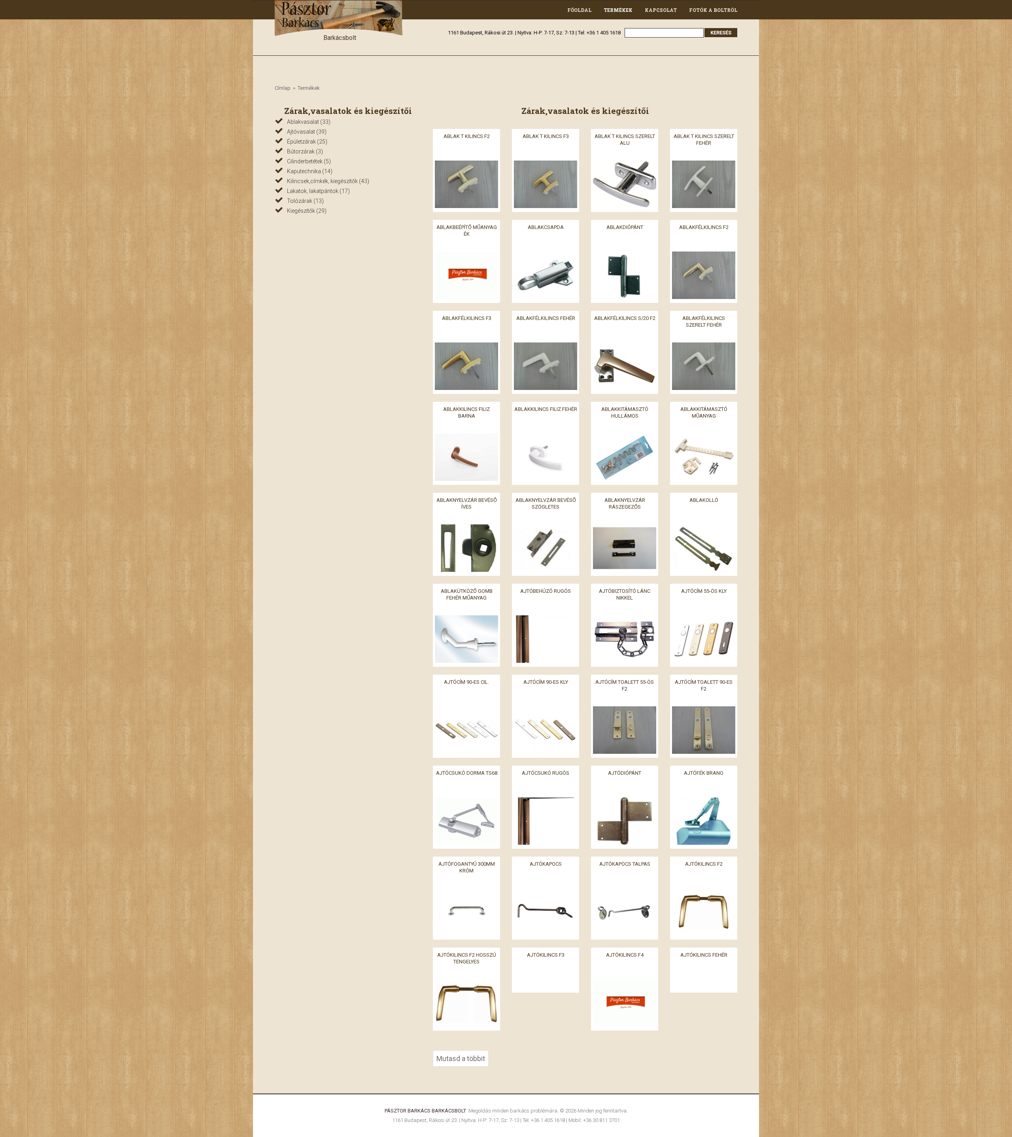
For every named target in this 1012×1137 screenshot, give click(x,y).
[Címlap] (339, 5)
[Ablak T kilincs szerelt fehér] (703, 165)
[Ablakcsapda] (545, 256)
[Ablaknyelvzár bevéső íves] (466, 529)
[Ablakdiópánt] (624, 256)
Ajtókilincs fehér (703, 955)
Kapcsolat (661, 10)
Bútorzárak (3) (305, 151)
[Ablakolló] (703, 529)
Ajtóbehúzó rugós (545, 591)
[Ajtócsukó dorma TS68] (466, 802)
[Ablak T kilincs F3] (545, 165)
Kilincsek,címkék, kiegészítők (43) (328, 181)
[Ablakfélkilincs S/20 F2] (624, 347)
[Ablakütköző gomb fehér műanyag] (466, 620)
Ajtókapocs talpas (624, 864)
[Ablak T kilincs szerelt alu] (624, 165)
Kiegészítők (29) (307, 211)
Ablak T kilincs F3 (546, 136)
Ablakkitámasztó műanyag (703, 412)
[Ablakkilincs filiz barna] (466, 438)
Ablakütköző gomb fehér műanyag (467, 594)
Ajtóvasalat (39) (307, 132)
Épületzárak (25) (307, 141)
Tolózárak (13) (305, 201)
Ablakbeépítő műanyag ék (466, 230)
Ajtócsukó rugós (545, 773)
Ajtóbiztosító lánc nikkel (624, 594)
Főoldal (579, 10)
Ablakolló (703, 500)
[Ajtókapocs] (545, 893)
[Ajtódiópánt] (624, 802)
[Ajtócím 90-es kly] (545, 711)
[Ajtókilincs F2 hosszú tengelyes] (466, 984)
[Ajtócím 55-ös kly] (703, 620)
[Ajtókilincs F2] (703, 893)
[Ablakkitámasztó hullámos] (624, 438)
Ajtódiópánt (624, 773)
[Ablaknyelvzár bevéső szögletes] (545, 529)
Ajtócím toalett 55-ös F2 (624, 685)
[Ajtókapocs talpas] (624, 893)
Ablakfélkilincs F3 (466, 318)
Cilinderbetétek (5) (309, 161)
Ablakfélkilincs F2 (704, 227)
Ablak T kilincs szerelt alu (625, 139)
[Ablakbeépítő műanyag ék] (466, 256)
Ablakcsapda (546, 227)
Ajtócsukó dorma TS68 (466, 773)
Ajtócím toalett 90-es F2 (704, 685)
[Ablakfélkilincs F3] (466, 347)
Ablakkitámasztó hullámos (624, 412)
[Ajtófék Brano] (703, 802)
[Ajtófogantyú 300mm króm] (466, 893)
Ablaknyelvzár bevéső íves (466, 503)
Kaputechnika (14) (309, 171)
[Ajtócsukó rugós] (545, 802)
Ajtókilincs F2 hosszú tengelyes (466, 958)
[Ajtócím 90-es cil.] (466, 711)
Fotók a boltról (713, 10)
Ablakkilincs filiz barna (466, 412)
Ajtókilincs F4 (625, 955)
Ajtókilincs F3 (546, 955)
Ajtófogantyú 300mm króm (466, 867)
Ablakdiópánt (624, 227)
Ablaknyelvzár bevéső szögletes (545, 503)
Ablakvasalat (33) (308, 122)
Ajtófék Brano (703, 773)
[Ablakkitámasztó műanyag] (703, 438)
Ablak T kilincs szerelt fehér (704, 139)
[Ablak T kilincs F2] (466, 165)
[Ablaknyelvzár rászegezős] (624, 529)
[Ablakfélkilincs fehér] (545, 347)
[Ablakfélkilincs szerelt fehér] (703, 347)
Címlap (283, 88)
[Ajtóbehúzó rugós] (545, 620)
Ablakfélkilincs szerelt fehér (703, 321)
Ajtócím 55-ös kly (704, 591)
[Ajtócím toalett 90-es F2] (703, 711)
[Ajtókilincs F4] (624, 984)
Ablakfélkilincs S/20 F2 (624, 318)
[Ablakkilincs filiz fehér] (545, 438)
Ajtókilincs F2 (704, 864)
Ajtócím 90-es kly (545, 682)
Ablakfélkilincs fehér (545, 318)
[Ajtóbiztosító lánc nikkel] (624, 620)
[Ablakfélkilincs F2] (703, 256)
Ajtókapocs (546, 864)
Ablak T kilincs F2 (467, 136)
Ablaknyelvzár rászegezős (624, 503)
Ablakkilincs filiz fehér (545, 409)
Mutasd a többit (460, 1058)
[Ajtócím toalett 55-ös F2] (624, 711)
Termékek (618, 10)
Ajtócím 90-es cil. (466, 682)
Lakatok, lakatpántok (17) (318, 191)
